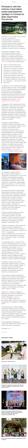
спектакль (4, 151)
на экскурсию (15, 149)
